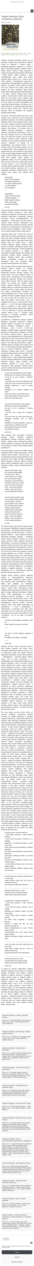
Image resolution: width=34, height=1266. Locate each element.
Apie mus (6, 1238)
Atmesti (17, 1257)
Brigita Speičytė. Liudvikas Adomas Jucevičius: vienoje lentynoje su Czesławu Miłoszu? (16, 1217)
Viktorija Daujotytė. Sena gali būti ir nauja (16, 1103)
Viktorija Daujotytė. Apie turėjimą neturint (16, 1163)
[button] (31, 1243)
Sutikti (17, 1252)
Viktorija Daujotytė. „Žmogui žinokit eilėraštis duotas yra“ (14, 1181)
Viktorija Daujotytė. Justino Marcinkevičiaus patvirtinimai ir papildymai (16, 1140)
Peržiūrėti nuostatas (17, 1262)
